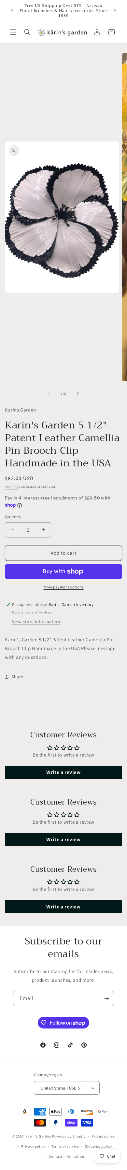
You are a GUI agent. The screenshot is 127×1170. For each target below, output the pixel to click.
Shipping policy (98, 1146)
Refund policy (103, 1136)
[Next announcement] (115, 11)
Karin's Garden (38, 1136)
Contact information (66, 1156)
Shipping (12, 487)
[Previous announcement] (12, 11)
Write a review (63, 772)
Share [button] (17, 677)
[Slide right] (78, 393)
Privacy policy (33, 1146)
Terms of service (65, 1146)
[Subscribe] (106, 998)
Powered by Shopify (69, 1136)
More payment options (64, 587)
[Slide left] (49, 393)
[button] (13, 32)
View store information (36, 621)
